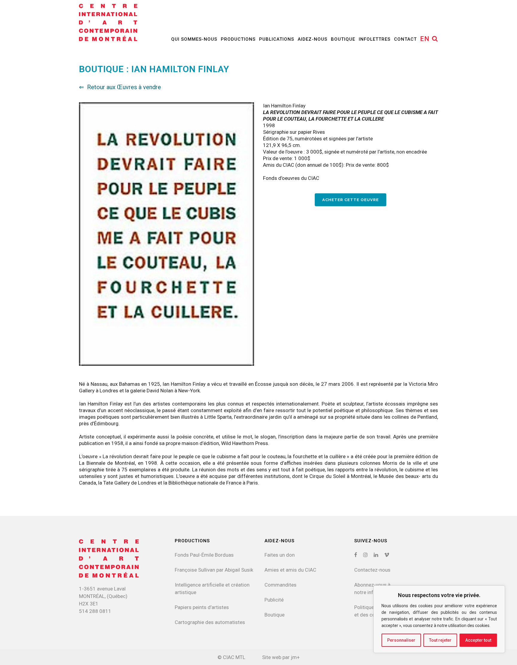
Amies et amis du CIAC (290, 570)
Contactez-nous (372, 570)
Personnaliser (401, 640)
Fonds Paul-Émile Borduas (204, 555)
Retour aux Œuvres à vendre (124, 87)
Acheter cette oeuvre (350, 200)
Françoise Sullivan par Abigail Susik (214, 570)
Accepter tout (478, 640)
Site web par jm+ (281, 657)
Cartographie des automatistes (210, 622)
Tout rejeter (440, 640)
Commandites (280, 585)
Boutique (274, 615)
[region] (439, 619)
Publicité (274, 600)
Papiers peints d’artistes (202, 607)
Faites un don (279, 555)
